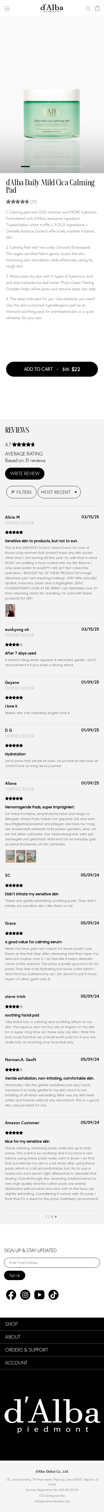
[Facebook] (11, 1295)
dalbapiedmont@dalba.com (52, 1501)
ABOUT (12, 1337)
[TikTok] (53, 1295)
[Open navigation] (7, 8)
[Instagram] (25, 1295)
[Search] (88, 8)
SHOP (11, 1324)
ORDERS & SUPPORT (26, 1350)
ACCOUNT (16, 1363)
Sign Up (14, 1275)
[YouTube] (39, 1295)
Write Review (24, 473)
